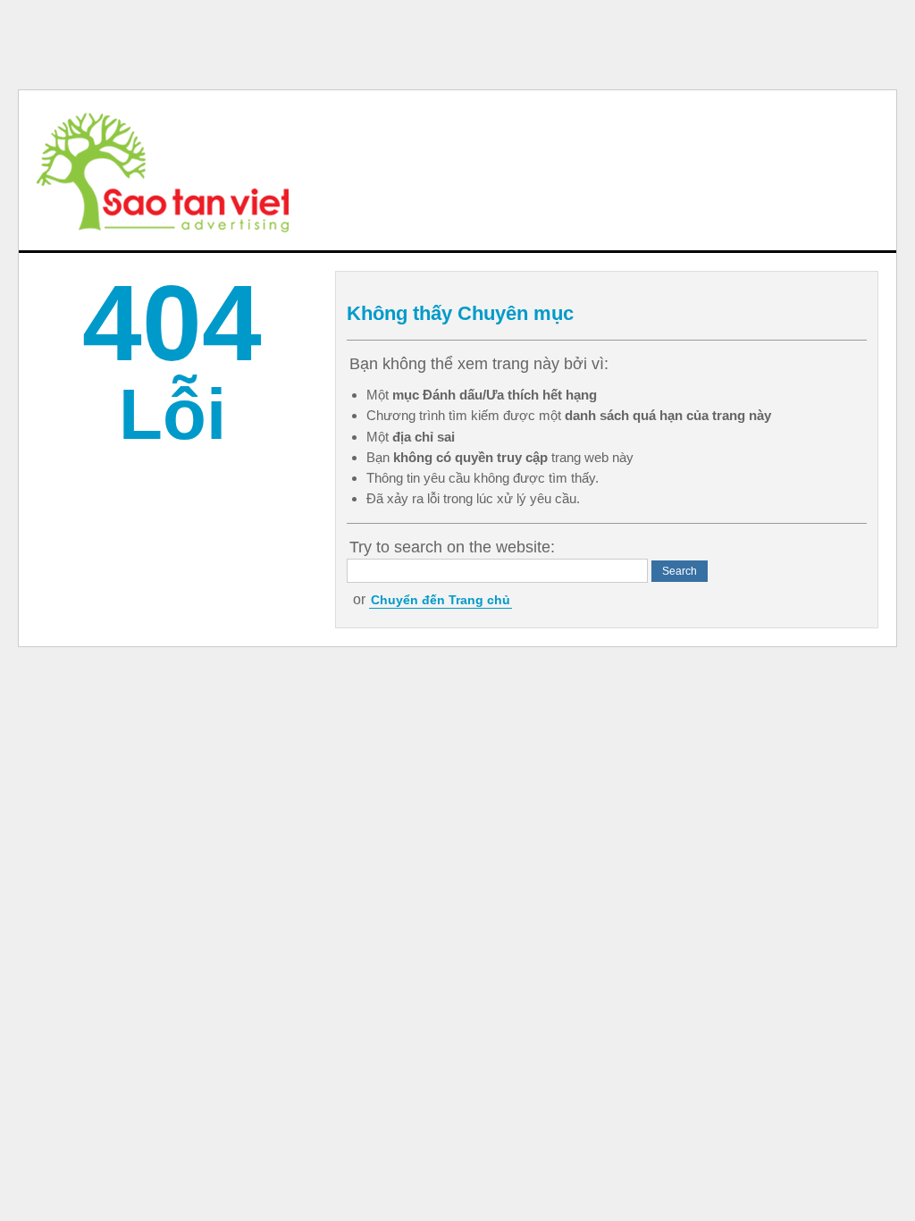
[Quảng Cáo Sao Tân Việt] (162, 170)
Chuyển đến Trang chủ (440, 600)
